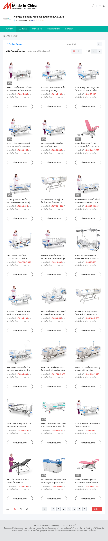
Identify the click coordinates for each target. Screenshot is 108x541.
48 (27, 509)
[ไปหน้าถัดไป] (99, 51)
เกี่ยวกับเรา (37, 28)
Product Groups (15, 44)
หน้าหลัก (9, 28)
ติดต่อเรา (69, 28)
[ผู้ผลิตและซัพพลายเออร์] (20, 5)
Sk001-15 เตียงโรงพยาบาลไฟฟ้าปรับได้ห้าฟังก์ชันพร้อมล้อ (53, 370)
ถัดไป (96, 509)
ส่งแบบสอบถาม (20, 106)
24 (15, 509)
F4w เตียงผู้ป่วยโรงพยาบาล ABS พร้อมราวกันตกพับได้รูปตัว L (53, 258)
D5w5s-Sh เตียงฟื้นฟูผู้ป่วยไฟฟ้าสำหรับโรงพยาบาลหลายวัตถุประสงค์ (52, 202)
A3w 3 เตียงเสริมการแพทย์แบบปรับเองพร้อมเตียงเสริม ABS (19, 146)
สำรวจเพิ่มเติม (53, 28)
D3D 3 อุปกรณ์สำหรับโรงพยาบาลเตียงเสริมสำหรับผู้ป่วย (18, 202)
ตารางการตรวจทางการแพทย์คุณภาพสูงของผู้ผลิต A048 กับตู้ (53, 482)
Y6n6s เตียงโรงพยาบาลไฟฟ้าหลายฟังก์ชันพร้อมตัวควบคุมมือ (19, 90)
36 (21, 509)
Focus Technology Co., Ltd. (56, 525)
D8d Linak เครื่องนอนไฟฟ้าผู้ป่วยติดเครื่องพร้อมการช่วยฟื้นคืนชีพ (87, 202)
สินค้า (24, 28)
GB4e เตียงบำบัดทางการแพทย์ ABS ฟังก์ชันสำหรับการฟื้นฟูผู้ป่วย (87, 258)
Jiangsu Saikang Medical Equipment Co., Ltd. (39, 16)
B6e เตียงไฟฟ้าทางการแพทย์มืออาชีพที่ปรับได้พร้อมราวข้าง (53, 314)
